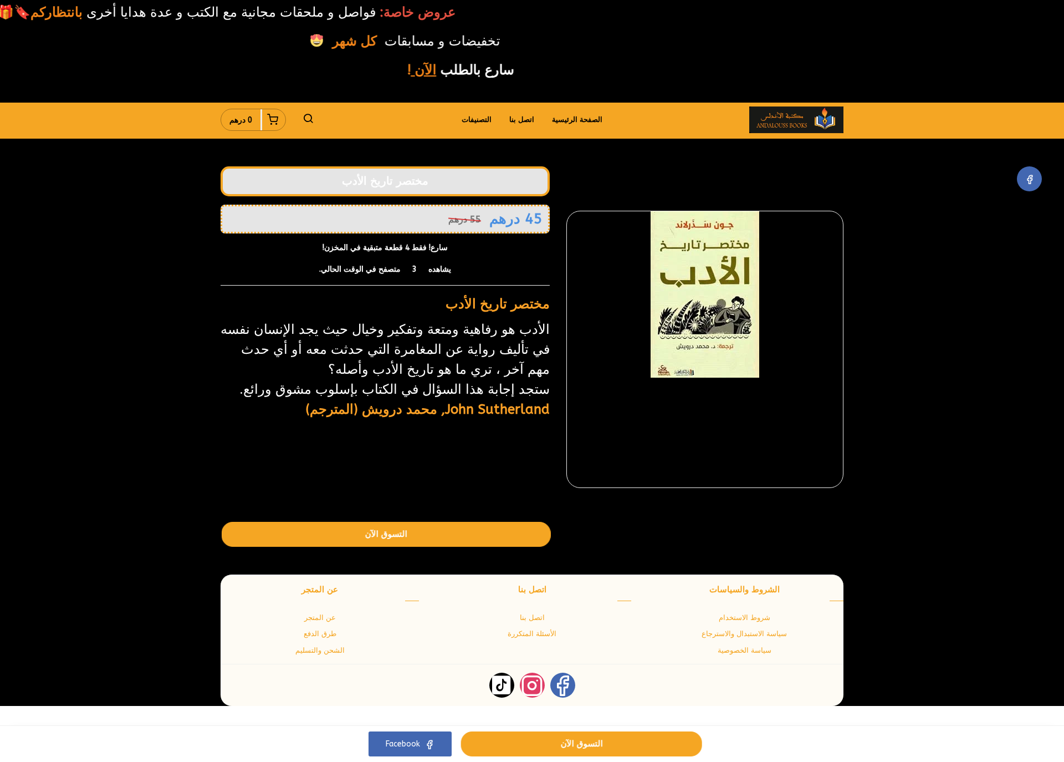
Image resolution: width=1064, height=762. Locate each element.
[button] (308, 120)
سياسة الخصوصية (744, 650)
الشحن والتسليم (320, 650)
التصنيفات (477, 119)
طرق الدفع (320, 633)
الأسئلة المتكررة (532, 633)
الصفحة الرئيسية (577, 119)
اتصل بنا (521, 119)
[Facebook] (1029, 178)
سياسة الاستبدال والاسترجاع (744, 633)
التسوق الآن (386, 534)
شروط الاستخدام (744, 617)
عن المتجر (320, 617)
